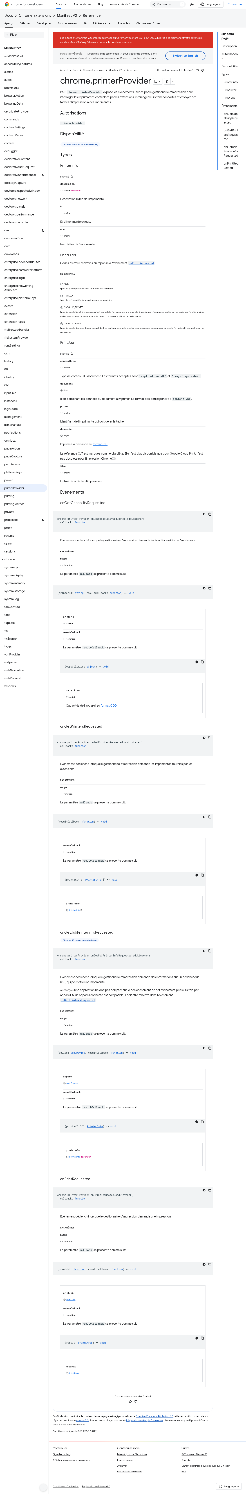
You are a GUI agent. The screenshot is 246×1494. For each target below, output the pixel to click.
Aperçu (8, 23)
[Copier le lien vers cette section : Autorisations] (89, 113)
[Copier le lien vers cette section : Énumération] (78, 273)
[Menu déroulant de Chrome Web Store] (164, 23)
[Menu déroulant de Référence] (110, 23)
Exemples (124, 23)
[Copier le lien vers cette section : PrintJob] (77, 343)
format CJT (100, 444)
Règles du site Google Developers (144, 1420)
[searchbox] (24, 35)
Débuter (25, 23)
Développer (44, 23)
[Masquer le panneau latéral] (43, 1487)
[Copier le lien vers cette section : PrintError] (80, 255)
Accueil (64, 70)
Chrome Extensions (35, 15)
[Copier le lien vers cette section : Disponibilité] (87, 134)
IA (85, 23)
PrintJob (70, 1299)
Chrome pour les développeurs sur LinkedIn (206, 1465)
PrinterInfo (74, 910)
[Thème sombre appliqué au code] (204, 514)
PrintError (74, 1373)
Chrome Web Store (148, 23)
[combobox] (168, 4)
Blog (100, 4)
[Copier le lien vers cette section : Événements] (87, 492)
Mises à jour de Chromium (132, 1454)
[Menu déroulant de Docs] (66, 4)
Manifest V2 (67, 15)
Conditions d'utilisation (66, 1486)
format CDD (109, 705)
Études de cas (82, 4)
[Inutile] (202, 70)
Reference (92, 15)
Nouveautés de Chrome (124, 4)
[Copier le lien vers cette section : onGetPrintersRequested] (105, 727)
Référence (99, 23)
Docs (59, 4)
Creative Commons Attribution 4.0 (154, 1416)
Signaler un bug (62, 1454)
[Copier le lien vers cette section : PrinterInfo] (81, 166)
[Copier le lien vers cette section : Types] (75, 155)
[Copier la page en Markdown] (167, 81)
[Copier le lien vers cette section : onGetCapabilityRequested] (109, 503)
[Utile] (197, 70)
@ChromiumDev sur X (194, 1454)
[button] (23, 559)
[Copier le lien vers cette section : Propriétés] (76, 176)
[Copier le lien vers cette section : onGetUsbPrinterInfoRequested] (116, 933)
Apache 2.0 (82, 1420)
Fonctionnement (68, 23)
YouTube (186, 1460)
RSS (184, 1471)
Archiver (122, 1465)
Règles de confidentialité (96, 1486)
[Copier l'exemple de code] (210, 514)
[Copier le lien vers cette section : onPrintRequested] (93, 1179)
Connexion (235, 4)
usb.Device (72, 1083)
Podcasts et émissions (129, 1471)
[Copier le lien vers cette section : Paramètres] (78, 551)
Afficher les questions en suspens (71, 1460)
